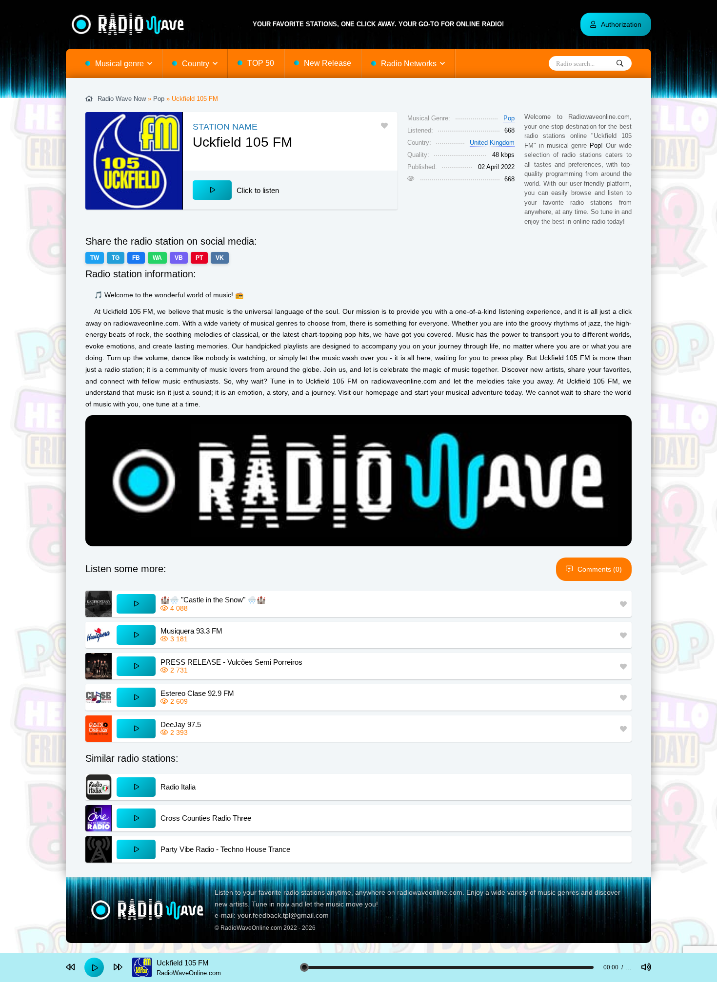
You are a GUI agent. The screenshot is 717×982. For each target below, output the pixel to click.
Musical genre (119, 63)
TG (116, 257)
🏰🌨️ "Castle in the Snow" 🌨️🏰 (213, 600)
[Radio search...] (620, 64)
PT (199, 257)
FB (136, 257)
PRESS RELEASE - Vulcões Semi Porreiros (231, 662)
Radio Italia (178, 787)
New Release (327, 63)
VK (220, 257)
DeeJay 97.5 (180, 724)
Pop (158, 98)
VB (179, 257)
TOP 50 (260, 63)
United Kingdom (492, 142)
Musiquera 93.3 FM (191, 631)
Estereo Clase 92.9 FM (197, 693)
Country (195, 63)
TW (94, 257)
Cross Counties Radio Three (205, 818)
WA (157, 257)
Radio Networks (409, 63)
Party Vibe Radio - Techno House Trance (225, 849)
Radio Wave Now (122, 98)
